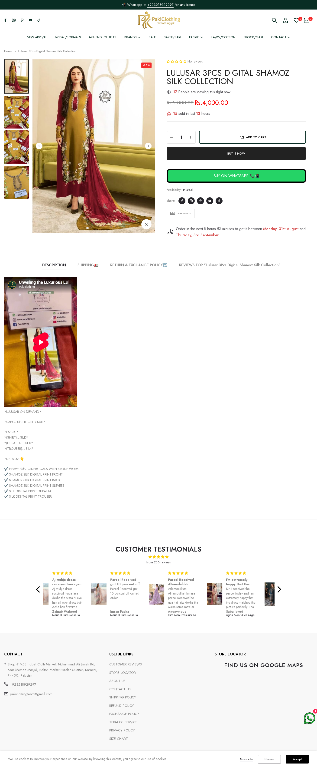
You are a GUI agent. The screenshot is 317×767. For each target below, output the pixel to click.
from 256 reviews (158, 562)
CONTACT (278, 37)
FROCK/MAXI (253, 37)
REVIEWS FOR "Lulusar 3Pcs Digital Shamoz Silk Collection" (230, 265)
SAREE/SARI (172, 37)
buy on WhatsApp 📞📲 (236, 176)
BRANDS (130, 37)
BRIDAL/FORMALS (68, 37)
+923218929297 (160, 4)
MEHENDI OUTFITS (102, 37)
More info (246, 759)
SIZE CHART (118, 738)
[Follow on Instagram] (14, 20)
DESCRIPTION (54, 265)
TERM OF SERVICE (123, 722)
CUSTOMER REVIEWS (125, 664)
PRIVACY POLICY (122, 730)
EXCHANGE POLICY (124, 713)
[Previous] (39, 146)
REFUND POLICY (121, 705)
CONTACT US (120, 689)
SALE (152, 37)
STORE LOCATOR (122, 672)
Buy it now (236, 153)
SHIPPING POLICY (122, 697)
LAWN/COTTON (223, 37)
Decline (269, 759)
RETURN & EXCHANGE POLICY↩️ (139, 265)
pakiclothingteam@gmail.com (31, 694)
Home (8, 51)
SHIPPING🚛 (88, 265)
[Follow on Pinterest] (22, 20)
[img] (159, 557)
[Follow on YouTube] (30, 20)
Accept (297, 759)
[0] (296, 20)
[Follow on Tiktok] (39, 20)
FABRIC (194, 37)
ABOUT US (117, 680)
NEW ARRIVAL (37, 37)
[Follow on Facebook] (5, 20)
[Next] (148, 146)
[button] (177, 61)
